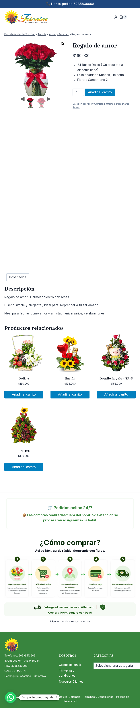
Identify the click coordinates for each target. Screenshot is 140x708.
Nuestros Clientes (71, 681)
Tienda (42, 34)
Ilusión (70, 378)
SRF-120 (24, 451)
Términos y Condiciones (98, 697)
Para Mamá (122, 103)
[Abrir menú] (132, 17)
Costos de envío (70, 665)
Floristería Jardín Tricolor (19, 34)
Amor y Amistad (59, 34)
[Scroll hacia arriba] (131, 700)
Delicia (24, 378)
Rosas (76, 107)
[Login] (116, 17)
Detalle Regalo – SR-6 (116, 378)
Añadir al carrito (100, 92)
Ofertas (110, 103)
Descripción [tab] (17, 277)
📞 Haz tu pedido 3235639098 (70, 4)
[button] (62, 44)
